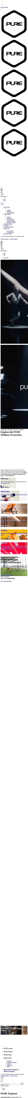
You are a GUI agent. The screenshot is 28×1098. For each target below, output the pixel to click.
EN (4, 199)
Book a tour (3, 1034)
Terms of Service (5, 239)
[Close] (2, 1080)
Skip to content (4, 7)
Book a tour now (9, 1071)
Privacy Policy (14, 239)
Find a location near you (7, 575)
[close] (2, 188)
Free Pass (6, 257)
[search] (22, 1084)
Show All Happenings (6, 581)
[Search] (2, 194)
